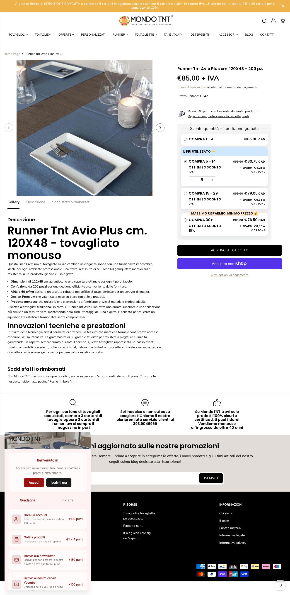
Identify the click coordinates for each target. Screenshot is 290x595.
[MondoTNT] (145, 21)
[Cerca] (264, 21)
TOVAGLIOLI (17, 35)
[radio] (224, 140)
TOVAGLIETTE (145, 35)
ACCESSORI (227, 35)
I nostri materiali (230, 528)
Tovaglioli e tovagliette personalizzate (139, 515)
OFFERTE (65, 35)
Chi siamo (226, 513)
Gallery (13, 202)
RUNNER (119, 35)
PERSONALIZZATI (93, 35)
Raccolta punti (133, 526)
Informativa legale (232, 535)
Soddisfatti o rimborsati (71, 202)
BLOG (249, 35)
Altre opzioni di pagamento (229, 275)
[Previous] (9, 127)
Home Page (11, 54)
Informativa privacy (232, 543)
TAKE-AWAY (172, 35)
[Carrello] (282, 21)
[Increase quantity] (212, 180)
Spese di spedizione (191, 87)
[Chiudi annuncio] (283, 6)
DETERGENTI (200, 35)
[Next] (160, 127)
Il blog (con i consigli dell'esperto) (137, 535)
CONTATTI (267, 35)
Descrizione (35, 202)
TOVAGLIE (42, 35)
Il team (224, 521)
